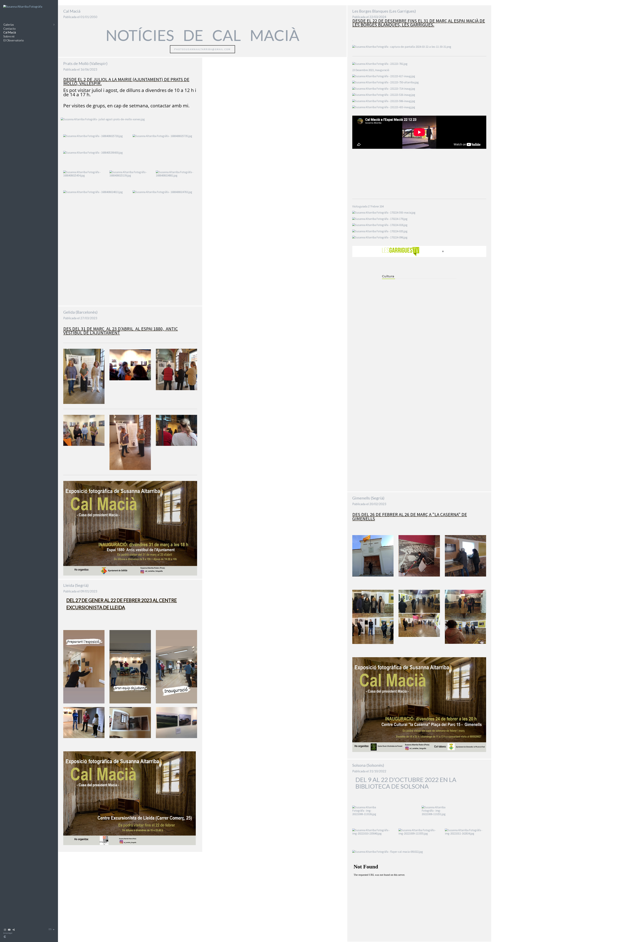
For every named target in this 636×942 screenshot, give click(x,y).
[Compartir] (13, 929)
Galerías (8, 24)
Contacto (9, 28)
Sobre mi (8, 36)
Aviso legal (7, 933)
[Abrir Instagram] (5, 929)
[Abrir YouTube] (9, 929)
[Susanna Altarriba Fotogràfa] (22, 6)
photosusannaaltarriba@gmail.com (202, 49)
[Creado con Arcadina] (24, 937)
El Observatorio (13, 40)
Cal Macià (9, 32)
